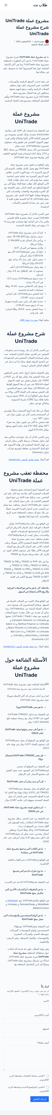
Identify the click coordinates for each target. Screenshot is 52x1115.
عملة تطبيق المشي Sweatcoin (24, 459)
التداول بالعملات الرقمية (40, 44)
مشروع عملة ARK (29, 320)
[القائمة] (6, 5)
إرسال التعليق (39, 1099)
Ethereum (13, 900)
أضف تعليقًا (43, 1042)
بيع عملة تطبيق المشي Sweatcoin (20, 646)
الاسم (46, 1001)
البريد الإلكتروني (41, 1015)
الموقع (46, 1028)
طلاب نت (40, 5)
